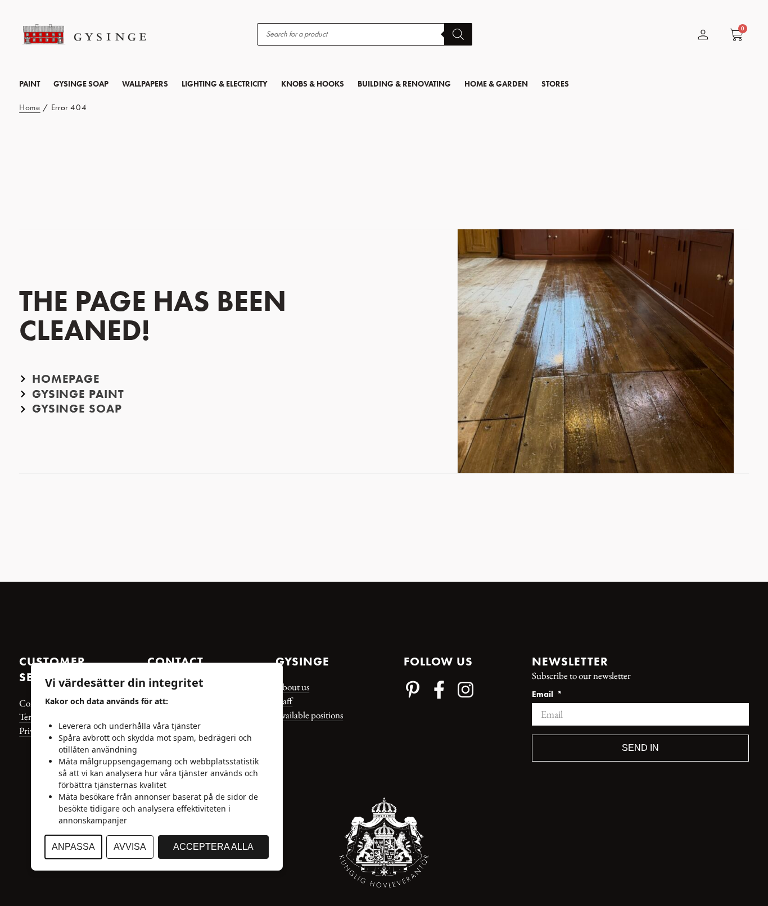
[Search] (458, 34)
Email (543, 694)
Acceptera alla (213, 846)
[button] (29, 84)
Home (29, 107)
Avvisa (130, 846)
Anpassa (73, 846)
